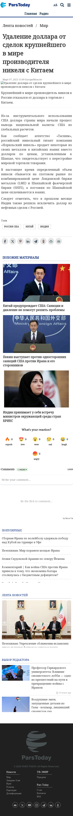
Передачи (41, 777)
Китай (30, 226)
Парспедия (11, 790)
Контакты (41, 793)
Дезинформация (14, 793)
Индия (44, 226)
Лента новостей (18, 25)
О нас (39, 790)
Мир (44, 25)
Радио (43, 13)
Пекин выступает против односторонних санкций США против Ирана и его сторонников (34, 361)
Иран (8, 783)
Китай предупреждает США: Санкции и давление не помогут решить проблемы (34, 308)
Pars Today (17, 5)
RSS (39, 796)
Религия (10, 787)
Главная (31, 13)
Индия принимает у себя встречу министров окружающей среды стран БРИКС (32, 416)
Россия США (11, 226)
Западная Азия (13, 780)
